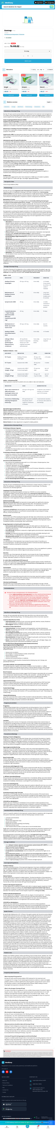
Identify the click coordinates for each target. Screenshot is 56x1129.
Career (4, 1092)
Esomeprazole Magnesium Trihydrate (14, 34)
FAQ (43, 106)
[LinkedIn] (10, 1071)
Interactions (37, 106)
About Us (4, 1080)
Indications (6, 106)
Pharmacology (29, 106)
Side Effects (20, 106)
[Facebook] (3, 1071)
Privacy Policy (5, 1083)
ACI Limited (8, 37)
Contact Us (5, 1090)
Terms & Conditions (7, 1085)
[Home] (27, 1126)
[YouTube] (7, 1071)
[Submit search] (52, 6)
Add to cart (28, 61)
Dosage (13, 106)
